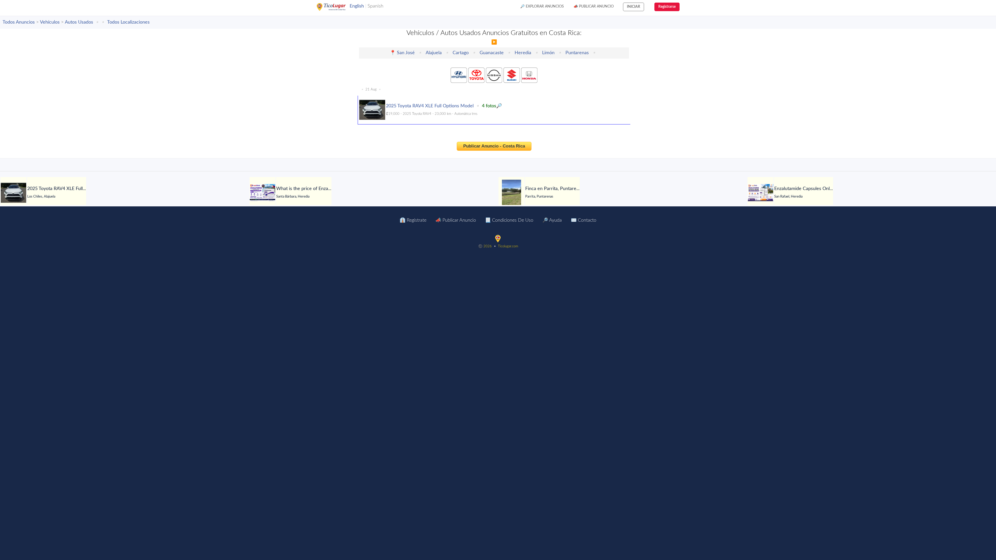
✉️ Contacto (583, 220)
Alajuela (434, 53)
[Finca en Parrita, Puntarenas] (511, 193)
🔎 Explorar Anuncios (542, 6)
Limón (548, 53)
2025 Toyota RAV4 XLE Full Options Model (430, 106)
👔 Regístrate (413, 220)
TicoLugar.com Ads (337, 7)
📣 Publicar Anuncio (593, 6)
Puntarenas (577, 53)
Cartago (461, 53)
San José (406, 53)
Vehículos (50, 22)
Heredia (523, 53)
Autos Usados (79, 22)
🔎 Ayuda (552, 220)
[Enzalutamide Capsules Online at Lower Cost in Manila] (760, 192)
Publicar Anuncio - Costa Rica (494, 146)
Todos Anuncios (19, 22)
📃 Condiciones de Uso (509, 220)
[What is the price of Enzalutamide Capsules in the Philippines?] (262, 192)
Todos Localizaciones (128, 22)
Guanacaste (492, 53)
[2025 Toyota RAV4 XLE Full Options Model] (13, 193)
